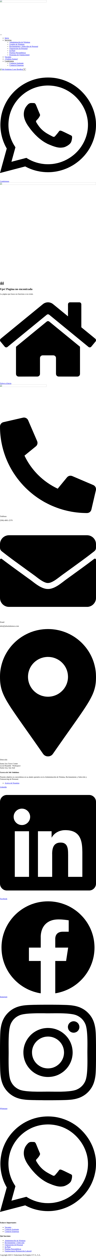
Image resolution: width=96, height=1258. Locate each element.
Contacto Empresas (16, 65)
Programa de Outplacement (19, 55)
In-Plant (12, 51)
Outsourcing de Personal (18, 49)
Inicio (7, 38)
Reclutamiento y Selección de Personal (23, 46)
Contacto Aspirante (16, 63)
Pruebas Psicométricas (17, 53)
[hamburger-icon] (1, 34)
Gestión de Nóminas (16, 44)
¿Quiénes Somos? (11, 59)
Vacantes (8, 57)
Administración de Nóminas (19, 42)
